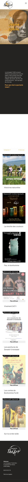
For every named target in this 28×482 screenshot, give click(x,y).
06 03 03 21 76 (7, 470)
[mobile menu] (26, 3)
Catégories (6, 150)
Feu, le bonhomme (11, 265)
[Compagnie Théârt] (14, 5)
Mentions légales (8, 474)
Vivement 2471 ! (10, 306)
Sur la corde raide (11, 434)
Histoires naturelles (12, 187)
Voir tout (22, 150)
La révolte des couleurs (13, 226)
